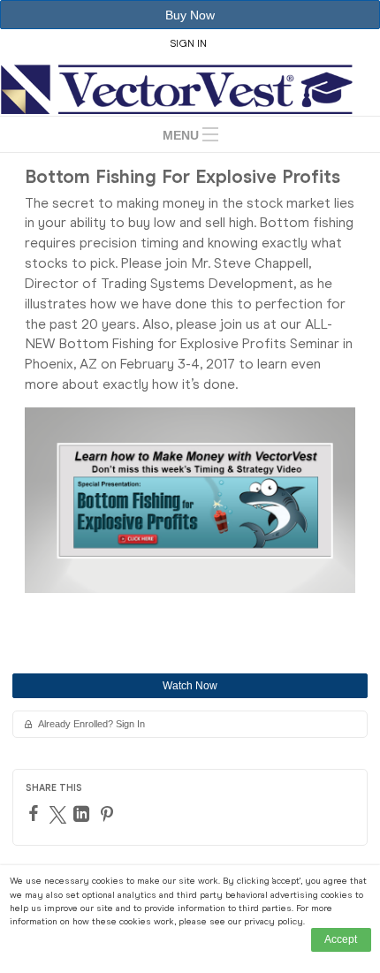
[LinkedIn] (83, 814)
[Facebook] (36, 813)
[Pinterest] (109, 814)
